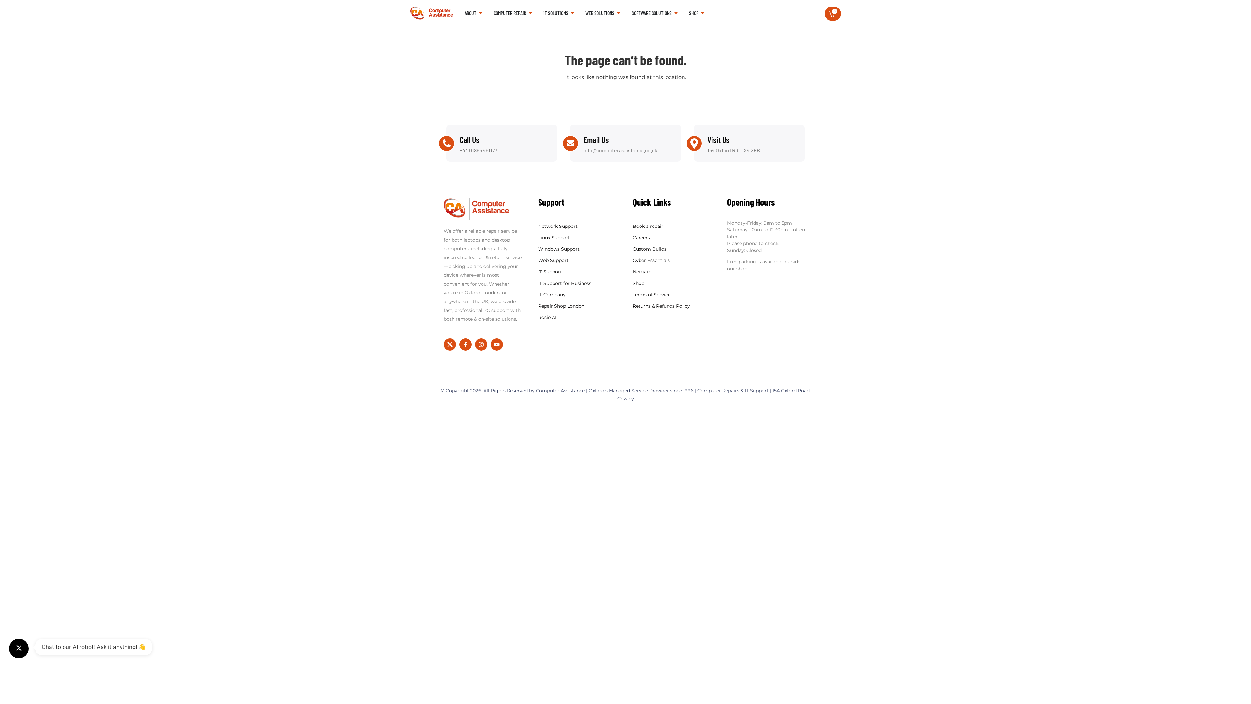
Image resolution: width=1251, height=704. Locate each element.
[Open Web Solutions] (618, 13)
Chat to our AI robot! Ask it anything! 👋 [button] (94, 647)
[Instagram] (481, 344)
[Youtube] (497, 344)
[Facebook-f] (465, 344)
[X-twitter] (450, 344)
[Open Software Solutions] (676, 13)
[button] (19, 648)
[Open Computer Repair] (530, 13)
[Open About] (480, 13)
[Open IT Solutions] (572, 13)
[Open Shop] (702, 13)
